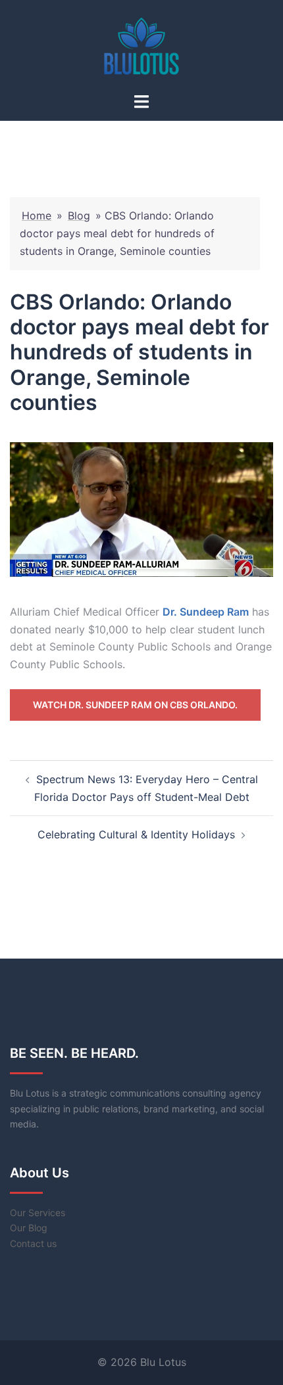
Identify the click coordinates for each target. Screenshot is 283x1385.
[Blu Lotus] (141, 44)
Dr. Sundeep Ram (206, 611)
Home (36, 215)
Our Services (37, 1212)
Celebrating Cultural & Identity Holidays (136, 834)
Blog (79, 215)
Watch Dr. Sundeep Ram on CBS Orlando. (135, 704)
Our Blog (28, 1227)
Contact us (33, 1243)
